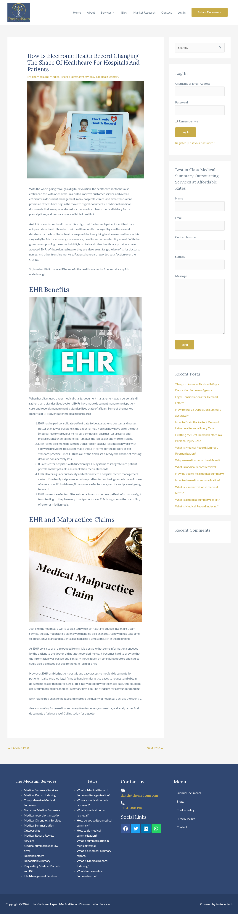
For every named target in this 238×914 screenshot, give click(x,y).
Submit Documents (189, 793)
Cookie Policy (185, 810)
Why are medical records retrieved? (197, 460)
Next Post (155, 748)
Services (106, 12)
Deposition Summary (37, 860)
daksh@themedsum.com (139, 795)
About (91, 12)
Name (179, 198)
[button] (210, 12)
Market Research (144, 12)
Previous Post (18, 748)
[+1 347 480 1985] (123, 803)
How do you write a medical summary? (199, 473)
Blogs (180, 801)
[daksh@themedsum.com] (123, 790)
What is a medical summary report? (197, 499)
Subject (180, 256)
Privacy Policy (186, 818)
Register (180, 143)
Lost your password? (201, 143)
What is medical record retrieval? (196, 467)
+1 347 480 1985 (132, 808)
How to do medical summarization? (197, 480)
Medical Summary (107, 76)
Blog (124, 12)
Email (178, 217)
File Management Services (41, 876)
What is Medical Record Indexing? (197, 506)
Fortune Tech (224, 904)
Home (77, 12)
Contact (166, 12)
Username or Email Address (192, 83)
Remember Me (188, 121)
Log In (182, 12)
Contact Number (186, 237)
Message (181, 276)
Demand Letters (34, 855)
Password (181, 102)
